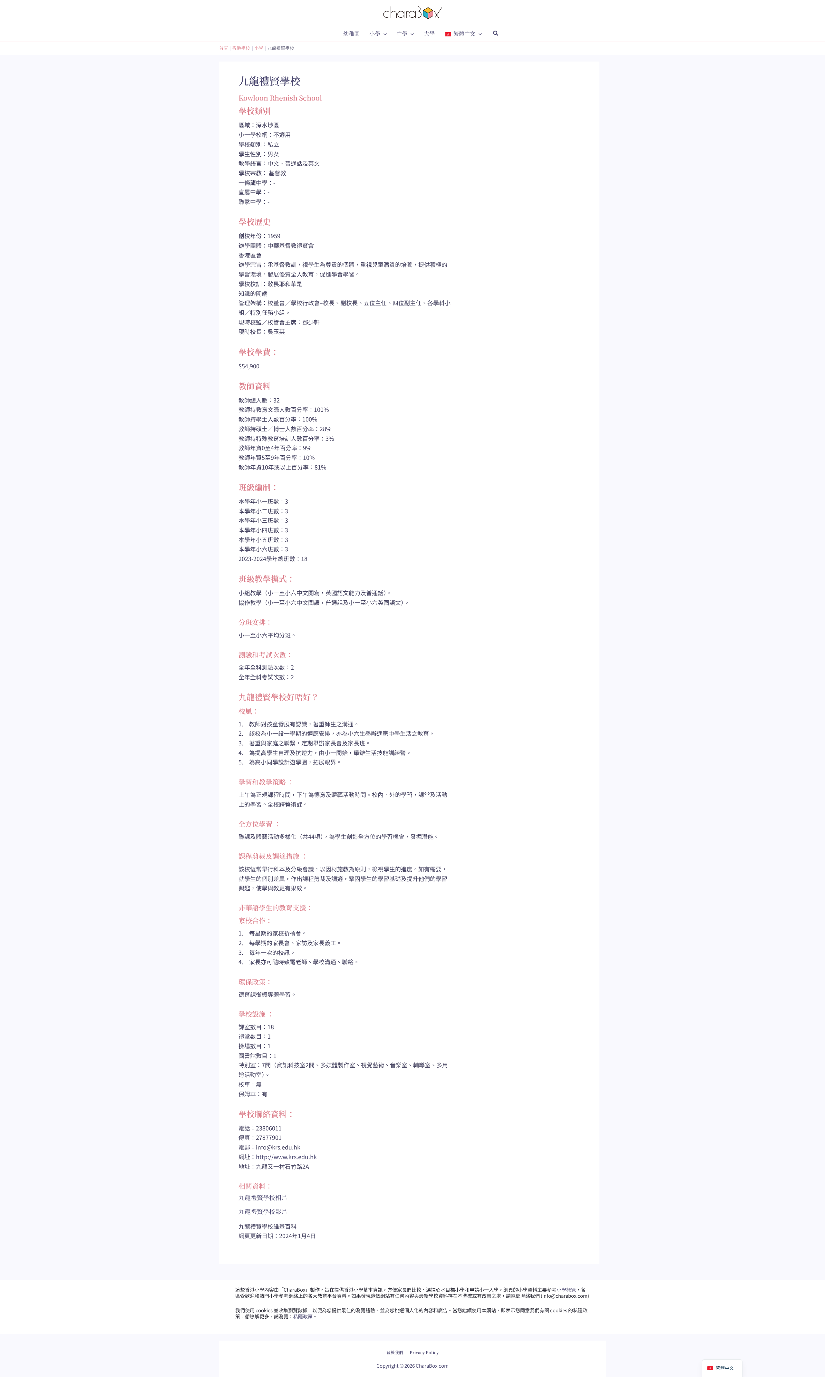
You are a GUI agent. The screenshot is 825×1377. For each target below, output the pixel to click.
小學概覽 (566, 1289)
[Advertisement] (529, 343)
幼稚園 (351, 33)
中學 (401, 33)
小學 (374, 33)
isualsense (426, 1347)
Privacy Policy (424, 1352)
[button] (383, 33)
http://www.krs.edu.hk (286, 1156)
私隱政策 (303, 1316)
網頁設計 (396, 1347)
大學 (429, 33)
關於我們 (394, 1352)
